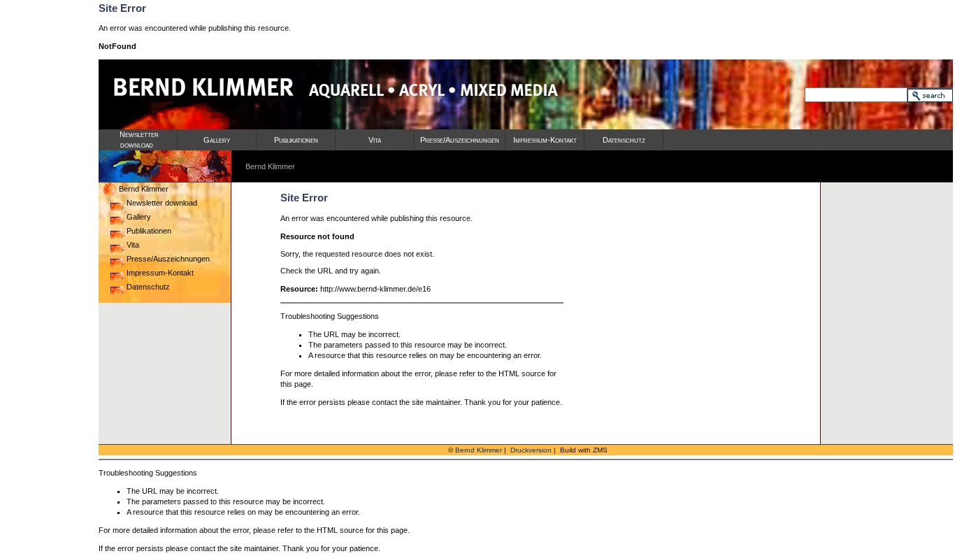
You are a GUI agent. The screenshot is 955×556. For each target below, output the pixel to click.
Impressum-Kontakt (545, 140)
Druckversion (531, 450)
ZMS (600, 450)
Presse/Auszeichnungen (459, 140)
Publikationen (296, 140)
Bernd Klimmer (142, 189)
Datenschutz (624, 140)
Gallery (216, 140)
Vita (374, 140)
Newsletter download (160, 203)
